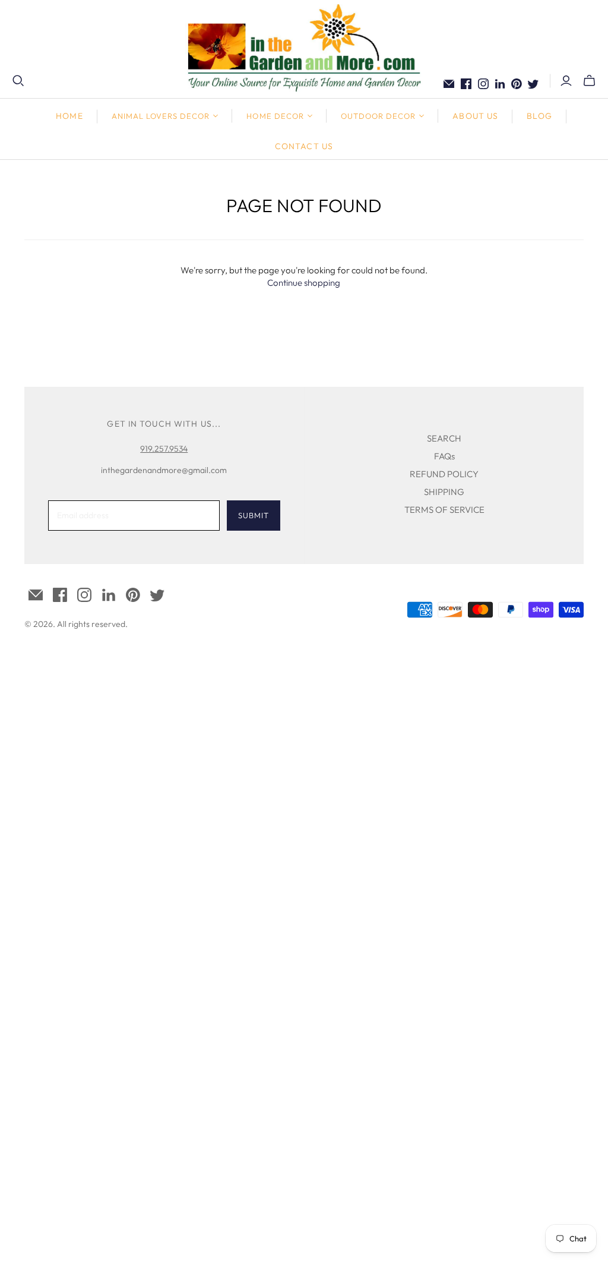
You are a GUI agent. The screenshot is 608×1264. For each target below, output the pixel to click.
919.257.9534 (164, 448)
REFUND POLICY (444, 474)
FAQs (444, 456)
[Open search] (18, 81)
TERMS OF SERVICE (444, 509)
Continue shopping (303, 282)
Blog (539, 116)
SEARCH (444, 438)
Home (69, 116)
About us (475, 116)
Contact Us (304, 146)
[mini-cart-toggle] (589, 81)
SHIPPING (444, 491)
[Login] (566, 81)
